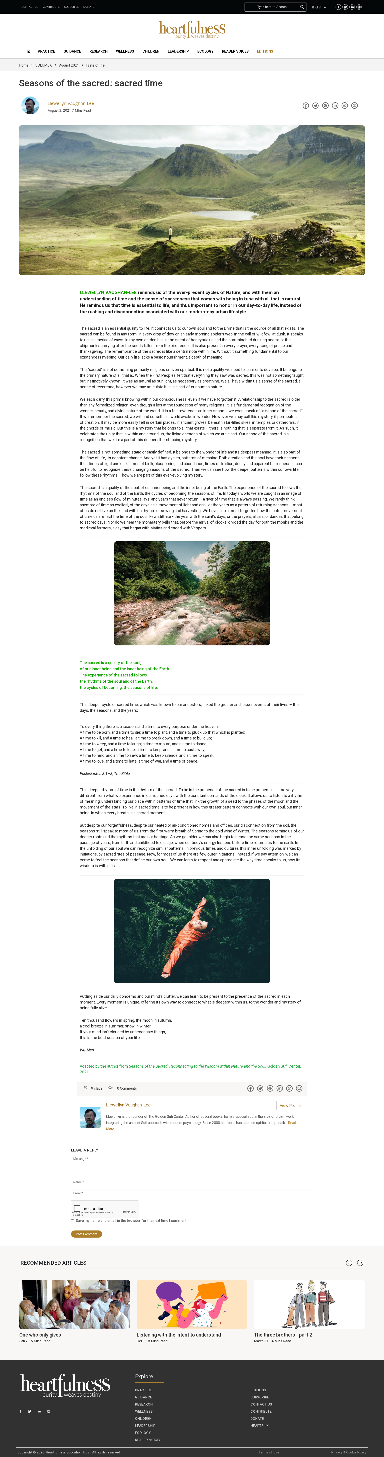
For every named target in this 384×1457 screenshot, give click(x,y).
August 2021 (69, 65)
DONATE (257, 1419)
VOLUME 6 (43, 65)
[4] (49, 1413)
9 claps (96, 1088)
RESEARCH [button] (99, 51)
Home (23, 65)
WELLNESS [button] (125, 51)
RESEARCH (144, 1404)
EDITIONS (258, 1390)
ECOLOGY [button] (205, 51)
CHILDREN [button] (150, 51)
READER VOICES (148, 1440)
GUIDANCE (143, 1397)
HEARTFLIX (260, 1426)
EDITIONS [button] (265, 51)
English (317, 7)
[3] (39, 1413)
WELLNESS (144, 1412)
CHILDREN (143, 1419)
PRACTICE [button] (46, 51)
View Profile (290, 1105)
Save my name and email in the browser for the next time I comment (131, 1220)
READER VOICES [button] (235, 51)
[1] (20, 1413)
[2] (30, 1413)
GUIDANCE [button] (72, 51)
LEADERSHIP (145, 1426)
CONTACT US (261, 1404)
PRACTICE (143, 1390)
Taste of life (95, 65)
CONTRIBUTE (261, 1412)
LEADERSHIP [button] (178, 51)
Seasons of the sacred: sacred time (91, 83)
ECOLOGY (143, 1433)
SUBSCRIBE (260, 1397)
